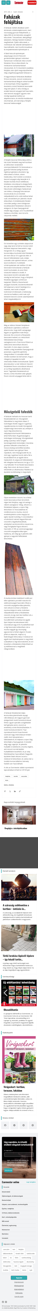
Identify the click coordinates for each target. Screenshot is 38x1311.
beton (24, 1270)
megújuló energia (26, 1266)
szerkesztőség (26, 1258)
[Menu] (4, 3)
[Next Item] (32, 1059)
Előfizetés (19, 1293)
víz (11, 1258)
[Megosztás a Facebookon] (5, 791)
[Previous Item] (6, 993)
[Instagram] (33, 1125)
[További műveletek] (33, 12)
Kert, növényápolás (9, 1217)
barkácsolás (31, 1253)
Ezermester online (10, 1182)
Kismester (6, 1230)
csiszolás (24, 776)
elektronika (6, 1262)
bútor (5, 1258)
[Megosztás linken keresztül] (20, 791)
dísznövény (30, 1262)
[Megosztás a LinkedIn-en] (15, 791)
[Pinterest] (23, 1125)
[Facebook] (5, 1125)
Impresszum (19, 1282)
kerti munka (15, 1270)
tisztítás (5, 1270)
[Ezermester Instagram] (6, 1302)
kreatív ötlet (20, 1253)
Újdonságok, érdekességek (12, 1196)
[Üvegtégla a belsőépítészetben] (19, 815)
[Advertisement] (19, 119)
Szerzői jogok (18, 1297)
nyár (30, 1270)
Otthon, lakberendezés (10, 1213)
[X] (14, 1125)
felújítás (7, 776)
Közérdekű (6, 1192)
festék (16, 776)
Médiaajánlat (19, 1286)
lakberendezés (8, 1253)
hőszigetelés (7, 1266)
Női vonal (5, 1221)
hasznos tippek (18, 1262)
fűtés (16, 1258)
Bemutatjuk (6, 1200)
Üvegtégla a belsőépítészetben (16, 828)
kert (14, 1249)
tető (15, 1266)
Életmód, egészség (9, 1225)
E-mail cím (8, 1150)
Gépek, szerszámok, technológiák (15, 1204)
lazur (6, 780)
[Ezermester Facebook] (3, 1302)
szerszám (6, 1249)
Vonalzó (5, 1238)
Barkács (5, 1234)
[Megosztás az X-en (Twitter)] (10, 791)
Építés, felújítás (9, 785)
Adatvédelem (19, 1289)
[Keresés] (8, 3)
